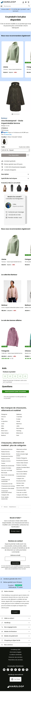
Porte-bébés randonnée (4, 498)
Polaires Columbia (21, 465)
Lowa (2, 423)
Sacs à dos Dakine (21, 474)
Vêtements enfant (21, 449)
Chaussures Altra (21, 490)
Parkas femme (5, 451)
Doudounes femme (6, 449)
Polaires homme (5, 461)
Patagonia (4, 414)
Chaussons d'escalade (7, 488)
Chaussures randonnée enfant (6, 491)
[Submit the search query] (29, 6)
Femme (6, 506)
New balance (20, 428)
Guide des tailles (24, 147)
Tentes (3, 463)
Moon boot (4, 430)
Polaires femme (5, 454)
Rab (2, 419)
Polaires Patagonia (21, 458)
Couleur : (11, 137)
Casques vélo (5, 494)
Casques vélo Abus (21, 494)
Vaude (18, 421)
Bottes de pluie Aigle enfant (22, 455)
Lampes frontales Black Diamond (23, 468)
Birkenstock (19, 433)
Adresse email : (15, 555)
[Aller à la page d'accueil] (2, 507)
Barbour (4, 118)
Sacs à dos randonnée (7, 475)
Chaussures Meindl (21, 471)
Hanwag (18, 430)
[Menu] (1, 6)
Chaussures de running (8, 486)
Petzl (17, 435)
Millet (2, 428)
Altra (2, 426)
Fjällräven (19, 414)
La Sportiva (4, 421)
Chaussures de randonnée (5, 480)
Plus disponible (14, 155)
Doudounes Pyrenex (22, 460)
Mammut (19, 423)
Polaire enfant (20, 451)
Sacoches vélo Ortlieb (22, 487)
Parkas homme (5, 458)
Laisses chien (20, 485)
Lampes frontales (6, 468)
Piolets (3, 477)
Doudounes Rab (21, 481)
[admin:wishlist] (28, 155)
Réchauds (4, 472)
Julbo (17, 426)
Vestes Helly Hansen (22, 462)
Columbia (19, 416)
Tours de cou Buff (21, 492)
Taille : (3, 147)
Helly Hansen (5, 433)
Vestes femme (12, 506)
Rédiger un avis (5, 125)
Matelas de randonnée (7, 465)
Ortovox (3, 416)
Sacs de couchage (6, 470)
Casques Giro (20, 478)
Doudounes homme (7, 456)
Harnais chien (20, 483)
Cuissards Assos (20, 476)
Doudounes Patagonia (22, 497)
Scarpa (18, 419)
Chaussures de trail (6, 483)
